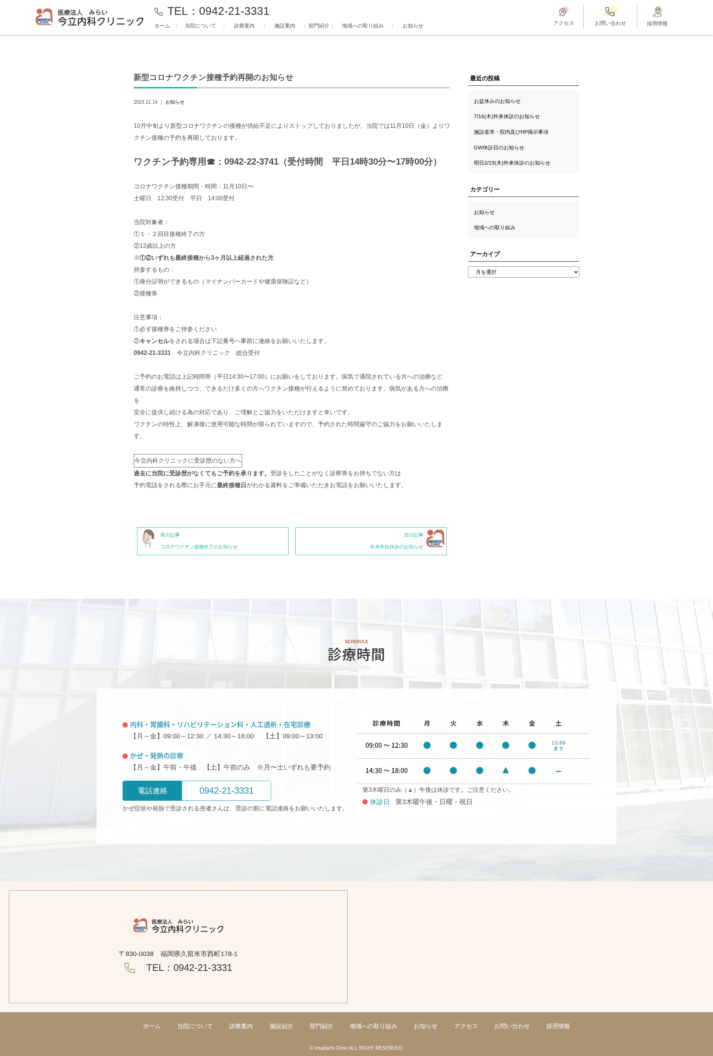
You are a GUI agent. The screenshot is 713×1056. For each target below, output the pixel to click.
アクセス (466, 1026)
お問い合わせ (512, 1026)
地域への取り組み (363, 26)
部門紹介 (319, 26)
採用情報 (558, 1026)
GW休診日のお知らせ (499, 147)
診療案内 (244, 26)
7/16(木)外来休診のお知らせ (507, 116)
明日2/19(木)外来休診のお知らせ (512, 163)
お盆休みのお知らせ (497, 101)
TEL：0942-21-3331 (218, 11)
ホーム (162, 26)
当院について (200, 26)
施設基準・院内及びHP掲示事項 (511, 132)
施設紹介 (281, 1026)
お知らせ (413, 26)
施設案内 (284, 26)
